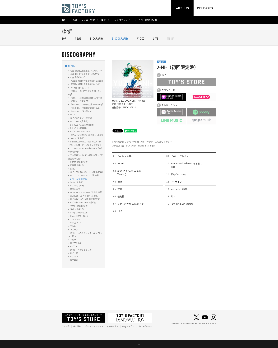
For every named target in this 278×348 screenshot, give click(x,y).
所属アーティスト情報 (84, 20)
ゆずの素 (74, 260)
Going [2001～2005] (79, 213)
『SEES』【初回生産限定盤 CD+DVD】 (86, 98)
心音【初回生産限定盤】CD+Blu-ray (86, 71)
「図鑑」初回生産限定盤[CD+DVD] (85, 84)
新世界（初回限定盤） (79, 162)
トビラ (73, 240)
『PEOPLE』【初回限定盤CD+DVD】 (85, 108)
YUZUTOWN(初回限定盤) (81, 118)
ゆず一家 (74, 253)
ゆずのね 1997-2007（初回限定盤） (86, 199)
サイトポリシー (145, 326)
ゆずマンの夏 (76, 243)
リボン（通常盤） (78, 209)
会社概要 (66, 326)
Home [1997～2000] (79, 216)
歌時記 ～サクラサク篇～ (81, 250)
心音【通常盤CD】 (78, 77)
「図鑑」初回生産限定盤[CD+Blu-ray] (86, 81)
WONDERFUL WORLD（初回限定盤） (86, 192)
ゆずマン (74, 257)
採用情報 (77, 326)
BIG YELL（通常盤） (79, 128)
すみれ (73, 226)
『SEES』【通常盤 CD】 (80, 101)
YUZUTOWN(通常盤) (79, 121)
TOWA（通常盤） (77, 138)
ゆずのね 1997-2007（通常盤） (84, 202)
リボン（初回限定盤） (79, 206)
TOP (64, 20)
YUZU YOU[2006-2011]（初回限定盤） (87, 172)
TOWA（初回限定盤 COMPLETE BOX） (87, 135)
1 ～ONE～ (75, 219)
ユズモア (74, 229)
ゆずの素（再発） (78, 186)
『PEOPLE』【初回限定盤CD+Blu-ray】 (87, 104)
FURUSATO (75, 189)
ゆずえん (74, 246)
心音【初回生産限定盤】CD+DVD (84, 74)
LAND (72, 169)
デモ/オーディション (94, 326)
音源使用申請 (112, 326)
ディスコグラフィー (122, 20)
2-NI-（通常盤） (77, 182)
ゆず (103, 20)
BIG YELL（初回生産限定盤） (83, 125)
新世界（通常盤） (78, 165)
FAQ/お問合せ (128, 326)
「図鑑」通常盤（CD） (80, 88)
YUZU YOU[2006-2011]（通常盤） (85, 175)
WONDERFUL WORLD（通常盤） (84, 196)
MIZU (72, 115)
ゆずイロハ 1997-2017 (80, 131)
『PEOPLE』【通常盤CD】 (81, 111)
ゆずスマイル (76, 223)
